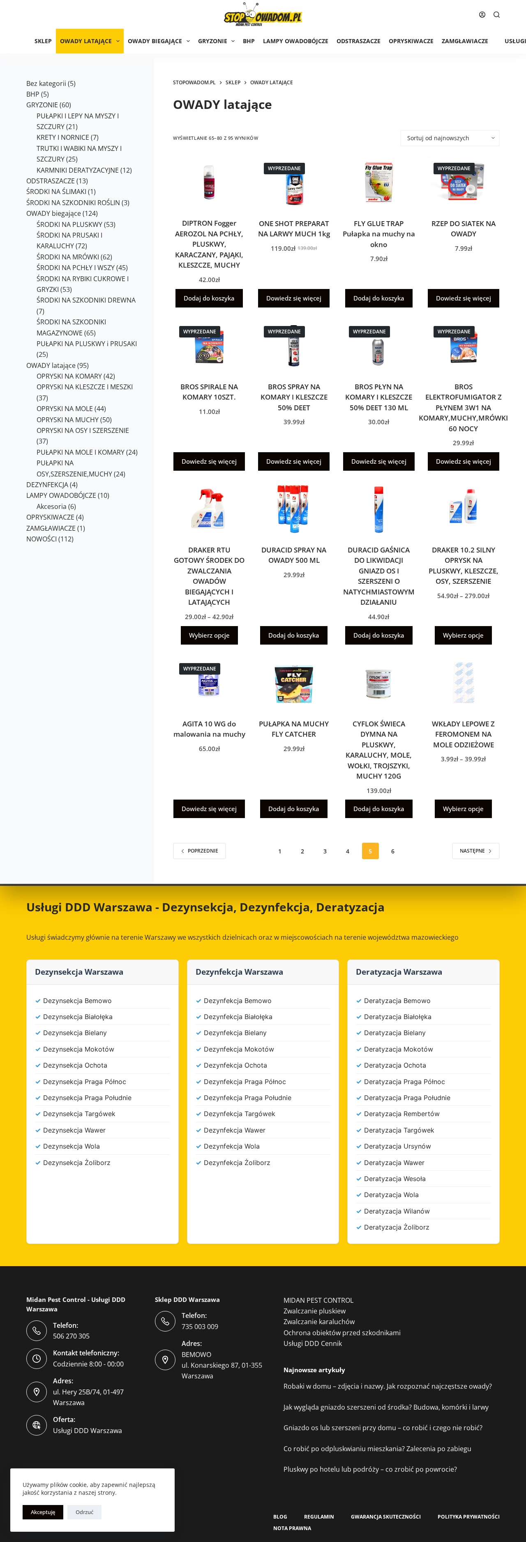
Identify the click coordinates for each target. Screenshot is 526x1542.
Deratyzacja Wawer (394, 1162)
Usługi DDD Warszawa (89, 907)
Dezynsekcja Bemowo (77, 1000)
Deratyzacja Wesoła (395, 1178)
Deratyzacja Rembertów (402, 1114)
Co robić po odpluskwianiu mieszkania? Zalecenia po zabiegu (377, 1448)
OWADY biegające (155, 41)
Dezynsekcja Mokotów (78, 1049)
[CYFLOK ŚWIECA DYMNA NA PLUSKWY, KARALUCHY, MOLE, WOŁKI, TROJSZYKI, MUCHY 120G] (379, 682)
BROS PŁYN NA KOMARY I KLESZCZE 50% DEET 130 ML (378, 397)
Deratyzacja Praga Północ (404, 1081)
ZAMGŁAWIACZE (465, 41)
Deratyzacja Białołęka (397, 1017)
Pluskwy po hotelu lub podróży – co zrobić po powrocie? (370, 1469)
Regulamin (319, 1517)
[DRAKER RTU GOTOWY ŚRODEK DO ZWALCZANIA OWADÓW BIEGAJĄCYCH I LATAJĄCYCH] (209, 508)
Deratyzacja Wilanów (397, 1211)
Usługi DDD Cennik (313, 1343)
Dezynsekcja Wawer (74, 1130)
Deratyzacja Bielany (395, 1033)
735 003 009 (200, 1326)
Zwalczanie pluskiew (315, 1310)
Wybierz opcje (209, 635)
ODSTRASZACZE (359, 41)
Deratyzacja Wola (391, 1195)
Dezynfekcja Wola (232, 1146)
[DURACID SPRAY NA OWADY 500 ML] (294, 508)
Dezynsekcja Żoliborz (77, 1162)
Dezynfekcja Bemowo (238, 1000)
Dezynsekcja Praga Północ (84, 1081)
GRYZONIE (212, 41)
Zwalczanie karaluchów (319, 1321)
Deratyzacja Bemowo (397, 1000)
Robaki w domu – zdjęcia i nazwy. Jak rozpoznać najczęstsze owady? (388, 1386)
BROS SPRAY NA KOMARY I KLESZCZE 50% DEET (294, 397)
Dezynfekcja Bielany (235, 1033)
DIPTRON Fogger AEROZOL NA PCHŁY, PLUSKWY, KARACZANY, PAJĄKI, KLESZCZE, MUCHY (209, 244)
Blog (280, 1517)
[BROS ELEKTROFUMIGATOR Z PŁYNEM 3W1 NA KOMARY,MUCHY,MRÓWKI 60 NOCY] (463, 345)
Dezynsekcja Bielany (75, 1033)
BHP (249, 41)
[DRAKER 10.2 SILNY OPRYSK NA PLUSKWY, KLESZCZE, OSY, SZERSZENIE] (463, 508)
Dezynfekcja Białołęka (238, 1017)
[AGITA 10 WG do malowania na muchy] (209, 682)
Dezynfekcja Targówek (239, 1114)
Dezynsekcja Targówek (79, 1114)
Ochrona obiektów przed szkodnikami (342, 1332)
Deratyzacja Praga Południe (407, 1098)
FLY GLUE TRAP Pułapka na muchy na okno (379, 234)
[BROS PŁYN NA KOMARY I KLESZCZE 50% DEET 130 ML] (379, 345)
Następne (472, 850)
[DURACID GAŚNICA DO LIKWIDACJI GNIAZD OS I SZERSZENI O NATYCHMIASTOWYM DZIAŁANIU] (379, 508)
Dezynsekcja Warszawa (79, 971)
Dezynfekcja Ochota (235, 1065)
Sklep (43, 41)
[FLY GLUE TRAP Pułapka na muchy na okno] (379, 182)
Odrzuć (84, 1512)
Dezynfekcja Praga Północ (245, 1081)
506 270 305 (71, 1336)
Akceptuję (43, 1512)
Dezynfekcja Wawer (234, 1130)
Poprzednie (203, 850)
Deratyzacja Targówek (399, 1130)
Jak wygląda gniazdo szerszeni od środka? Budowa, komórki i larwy (386, 1407)
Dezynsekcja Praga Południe (87, 1098)
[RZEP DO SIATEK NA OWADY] (463, 182)
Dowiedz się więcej (293, 298)
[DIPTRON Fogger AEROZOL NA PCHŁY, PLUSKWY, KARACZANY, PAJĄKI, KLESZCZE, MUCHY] (209, 182)
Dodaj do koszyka (209, 298)
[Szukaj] (497, 15)
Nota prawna (292, 1528)
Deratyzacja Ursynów (397, 1146)
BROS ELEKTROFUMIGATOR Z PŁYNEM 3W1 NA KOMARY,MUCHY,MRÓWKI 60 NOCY (463, 407)
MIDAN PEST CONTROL (318, 1300)
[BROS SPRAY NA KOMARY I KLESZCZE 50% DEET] (294, 345)
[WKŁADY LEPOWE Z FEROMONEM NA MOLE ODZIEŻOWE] (463, 682)
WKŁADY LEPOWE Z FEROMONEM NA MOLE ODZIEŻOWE (463, 734)
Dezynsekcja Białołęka (78, 1017)
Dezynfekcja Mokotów (239, 1049)
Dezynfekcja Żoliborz (237, 1162)
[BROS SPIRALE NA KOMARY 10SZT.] (209, 345)
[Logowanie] (482, 15)
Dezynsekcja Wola (71, 1146)
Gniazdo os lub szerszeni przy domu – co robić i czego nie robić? (383, 1427)
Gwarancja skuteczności (386, 1517)
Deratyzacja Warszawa (399, 971)
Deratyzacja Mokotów (398, 1049)
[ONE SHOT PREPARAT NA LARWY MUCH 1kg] (294, 182)
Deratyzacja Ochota (395, 1065)
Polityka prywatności (469, 1517)
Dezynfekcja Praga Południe (247, 1098)
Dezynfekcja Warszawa (239, 971)
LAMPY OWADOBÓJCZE (295, 41)
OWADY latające (86, 41)
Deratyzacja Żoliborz (396, 1227)
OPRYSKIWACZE (411, 41)
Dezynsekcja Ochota (75, 1065)
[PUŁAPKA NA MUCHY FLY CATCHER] (294, 682)
